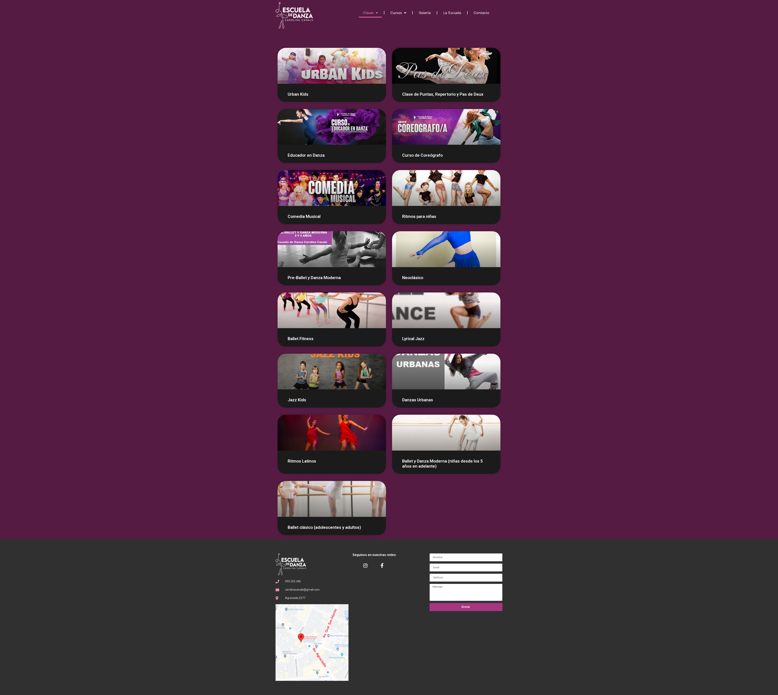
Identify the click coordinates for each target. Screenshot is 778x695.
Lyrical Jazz (413, 338)
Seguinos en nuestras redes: (374, 555)
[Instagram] (365, 565)
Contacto (481, 13)
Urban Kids (298, 94)
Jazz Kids (297, 399)
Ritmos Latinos (302, 461)
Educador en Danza (306, 155)
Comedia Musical (304, 216)
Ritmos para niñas (419, 216)
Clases (368, 13)
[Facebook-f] (382, 565)
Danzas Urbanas (417, 399)
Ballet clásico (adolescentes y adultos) (324, 527)
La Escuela (452, 13)
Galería (425, 13)
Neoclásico (412, 277)
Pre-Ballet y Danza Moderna (314, 277)
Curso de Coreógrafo (422, 155)
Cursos (396, 13)
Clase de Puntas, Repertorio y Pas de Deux (442, 94)
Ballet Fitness (300, 338)
